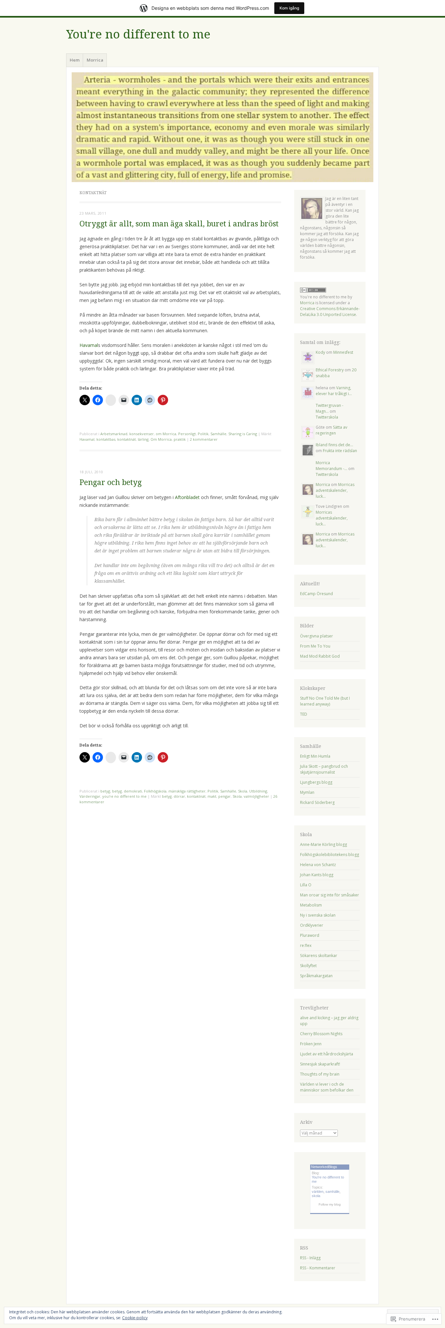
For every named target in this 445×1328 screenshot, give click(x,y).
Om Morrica (161, 439)
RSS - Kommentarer (317, 1268)
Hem (74, 60)
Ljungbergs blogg (316, 782)
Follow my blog (330, 1204)
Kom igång (289, 8)
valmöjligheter (256, 796)
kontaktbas (105, 439)
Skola (242, 791)
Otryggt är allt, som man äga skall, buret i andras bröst (179, 224)
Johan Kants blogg (316, 875)
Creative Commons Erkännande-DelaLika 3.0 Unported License (330, 311)
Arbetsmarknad (113, 433)
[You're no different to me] (222, 127)
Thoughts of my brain (319, 1074)
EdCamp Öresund (316, 593)
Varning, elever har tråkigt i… (334, 390)
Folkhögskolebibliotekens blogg (329, 854)
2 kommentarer (204, 439)
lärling (143, 439)
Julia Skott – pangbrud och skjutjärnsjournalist (324, 769)
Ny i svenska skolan (318, 915)
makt (212, 796)
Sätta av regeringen (331, 430)
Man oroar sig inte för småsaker (329, 895)
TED (303, 714)
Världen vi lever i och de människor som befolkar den (326, 1087)
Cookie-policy (135, 1318)
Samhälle (218, 433)
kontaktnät (126, 439)
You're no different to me (138, 34)
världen (317, 1191)
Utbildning (258, 791)
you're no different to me (124, 796)
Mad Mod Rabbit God (320, 656)
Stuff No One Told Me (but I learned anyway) (325, 701)
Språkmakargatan (316, 975)
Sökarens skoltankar (318, 955)
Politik (203, 433)
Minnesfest (343, 352)
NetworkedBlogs (324, 1167)
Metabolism (311, 905)
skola (316, 1196)
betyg (105, 791)
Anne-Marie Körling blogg (323, 844)
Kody (320, 352)
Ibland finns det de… (334, 445)
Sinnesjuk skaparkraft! (320, 1064)
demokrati (133, 791)
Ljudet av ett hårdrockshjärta (326, 1054)
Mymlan (307, 792)
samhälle (332, 1191)
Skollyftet (308, 965)
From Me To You (315, 646)
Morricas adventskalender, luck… (335, 490)
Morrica (95, 60)
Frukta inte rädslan (340, 450)
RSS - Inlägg (310, 1258)
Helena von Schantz (318, 864)
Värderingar (89, 796)
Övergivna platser (316, 636)
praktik (180, 439)
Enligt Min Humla (315, 756)
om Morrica (166, 433)
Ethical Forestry (330, 370)
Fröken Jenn (311, 1044)
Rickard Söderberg (317, 802)
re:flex (305, 945)
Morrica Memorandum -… (331, 465)
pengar (224, 796)
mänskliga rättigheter (187, 791)
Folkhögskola (155, 791)
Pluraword (309, 935)
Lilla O (305, 885)
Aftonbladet (187, 497)
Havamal (88, 345)
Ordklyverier (311, 925)
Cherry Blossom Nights (321, 1033)
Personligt (187, 433)
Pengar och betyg (110, 482)
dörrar (179, 796)
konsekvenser (141, 433)
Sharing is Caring (242, 433)
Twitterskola (327, 417)
